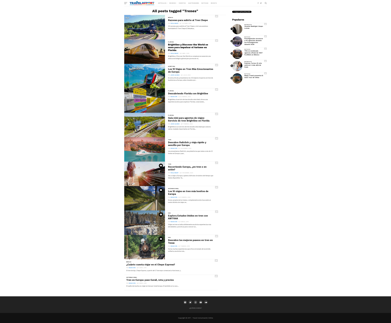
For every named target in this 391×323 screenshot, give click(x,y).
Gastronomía (193, 3)
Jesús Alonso (175, 75)
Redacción (174, 96)
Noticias (204, 3)
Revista (214, 3)
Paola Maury (174, 23)
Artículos (162, 3)
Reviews (172, 3)
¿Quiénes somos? (195, 308)
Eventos (182, 3)
